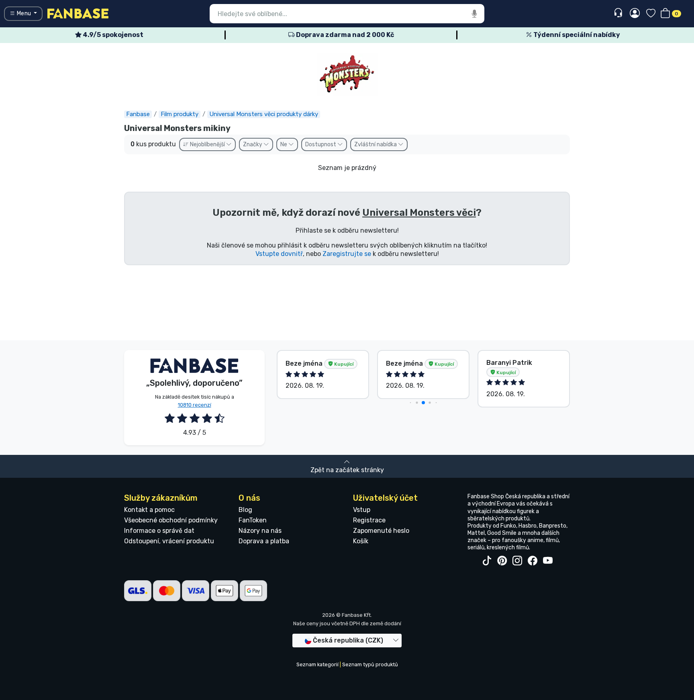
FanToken (253, 520)
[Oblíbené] (651, 14)
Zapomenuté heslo (381, 530)
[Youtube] (548, 561)
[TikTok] (487, 561)
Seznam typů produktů (370, 664)
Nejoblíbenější (207, 144)
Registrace (369, 520)
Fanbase (138, 114)
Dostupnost (321, 144)
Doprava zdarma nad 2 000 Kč (344, 35)
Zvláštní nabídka (376, 144)
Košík (360, 541)
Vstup (361, 510)
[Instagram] (517, 561)
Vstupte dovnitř (279, 254)
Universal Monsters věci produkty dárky (263, 114)
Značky (253, 144)
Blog (245, 510)
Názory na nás (260, 530)
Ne (284, 144)
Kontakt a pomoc (149, 510)
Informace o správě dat (159, 530)
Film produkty (179, 114)
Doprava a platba (264, 541)
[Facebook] (532, 561)
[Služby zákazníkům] (619, 13)
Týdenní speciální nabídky (576, 35)
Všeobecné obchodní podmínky (171, 520)
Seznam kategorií (317, 664)
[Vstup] (634, 13)
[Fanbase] (77, 13)
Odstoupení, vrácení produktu (169, 541)
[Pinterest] (502, 561)
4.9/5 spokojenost (112, 35)
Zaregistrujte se (347, 254)
